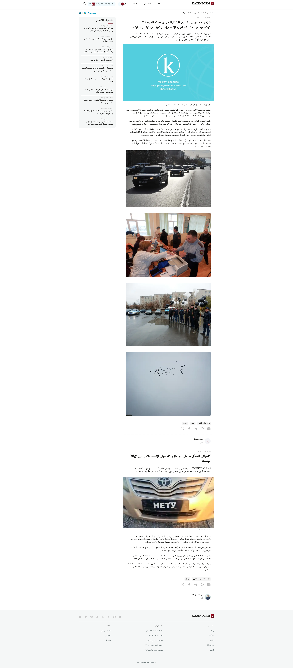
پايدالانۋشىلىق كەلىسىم (154, 631)
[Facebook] (189, 429)
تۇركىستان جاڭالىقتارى (201, 579)
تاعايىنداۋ (201, 13)
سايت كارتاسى (106, 631)
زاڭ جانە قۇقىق (204, 423)
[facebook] (109, 617)
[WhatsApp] (202, 429)
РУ (106, 4)
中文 (98, 4)
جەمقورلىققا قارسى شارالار (154, 645)
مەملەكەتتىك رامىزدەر (155, 640)
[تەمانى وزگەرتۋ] (121, 4)
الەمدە (212, 650)
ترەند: (212, 13)
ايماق (185, 423)
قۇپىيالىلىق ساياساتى (155, 636)
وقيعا (194, 13)
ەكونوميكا (210, 645)
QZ (109, 4)
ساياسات (211, 636)
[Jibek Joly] (92, 13)
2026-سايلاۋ (186, 13)
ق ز (93, 4)
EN (102, 4)
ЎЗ (90, 4)
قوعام (193, 423)
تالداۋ (126, 4)
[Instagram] (209, 429)
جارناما (108, 640)
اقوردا (207, 13)
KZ (113, 4)
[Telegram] (196, 429)
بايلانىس (108, 636)
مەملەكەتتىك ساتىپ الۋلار (154, 650)
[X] (182, 429)
